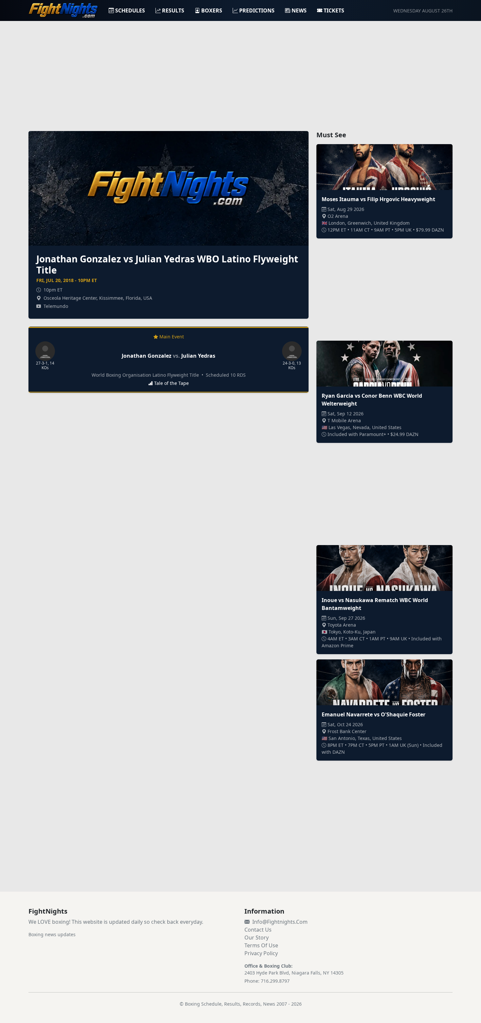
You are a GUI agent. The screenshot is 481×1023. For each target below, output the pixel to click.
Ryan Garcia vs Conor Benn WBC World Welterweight (372, 399)
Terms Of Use (261, 945)
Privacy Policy (261, 953)
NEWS (299, 10)
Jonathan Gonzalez (146, 355)
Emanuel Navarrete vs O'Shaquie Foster (373, 714)
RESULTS (173, 10)
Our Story (256, 937)
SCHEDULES (130, 10)
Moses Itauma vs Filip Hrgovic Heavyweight (378, 199)
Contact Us (258, 929)
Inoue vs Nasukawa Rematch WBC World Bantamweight (375, 604)
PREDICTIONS (257, 10)
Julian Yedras (198, 355)
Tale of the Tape (171, 383)
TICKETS (334, 10)
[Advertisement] (240, 72)
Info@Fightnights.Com (280, 921)
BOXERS (211, 10)
